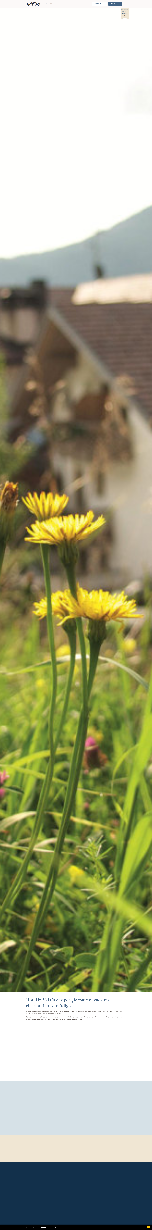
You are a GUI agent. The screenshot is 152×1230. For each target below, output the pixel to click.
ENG (51, 3)
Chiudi (148, 1227)
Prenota (114, 4)
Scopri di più (84, 1067)
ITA (47, 3)
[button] (111, 1200)
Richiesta (99, 4)
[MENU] (124, 3)
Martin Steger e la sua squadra (98, 1054)
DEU (43, 3)
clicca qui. (43, 1227)
